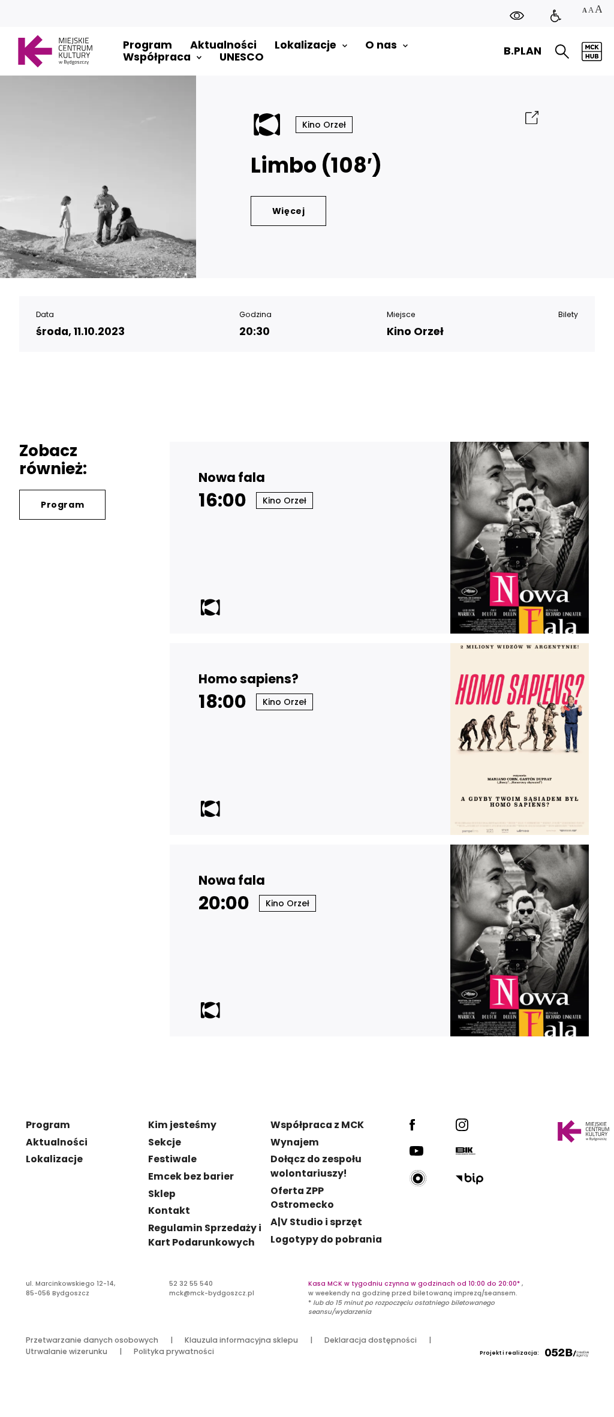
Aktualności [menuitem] (223, 45)
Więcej (288, 211)
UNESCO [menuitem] (241, 57)
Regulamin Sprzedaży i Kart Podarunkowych (204, 1235)
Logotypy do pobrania (326, 1239)
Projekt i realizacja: (509, 1352)
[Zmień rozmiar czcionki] (592, 10)
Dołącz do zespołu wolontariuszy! (316, 1166)
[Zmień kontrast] (517, 15)
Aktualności (57, 1142)
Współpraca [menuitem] (157, 57)
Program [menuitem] (147, 45)
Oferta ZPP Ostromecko (302, 1198)
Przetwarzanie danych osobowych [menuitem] (92, 1340)
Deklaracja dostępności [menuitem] (370, 1340)
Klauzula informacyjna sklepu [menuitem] (241, 1340)
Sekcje (164, 1142)
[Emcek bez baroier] (555, 16)
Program (62, 505)
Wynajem (294, 1142)
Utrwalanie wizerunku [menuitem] (66, 1351)
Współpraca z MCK (317, 1125)
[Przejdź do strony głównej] (55, 51)
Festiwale (172, 1159)
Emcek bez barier (191, 1176)
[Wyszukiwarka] (562, 51)
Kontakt (169, 1210)
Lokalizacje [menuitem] (305, 45)
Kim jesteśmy (182, 1125)
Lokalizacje (54, 1159)
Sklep (162, 1194)
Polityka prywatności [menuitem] (174, 1351)
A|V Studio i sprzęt (316, 1222)
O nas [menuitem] (381, 45)
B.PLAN (522, 51)
